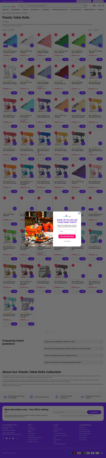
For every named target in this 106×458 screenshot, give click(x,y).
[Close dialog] (79, 213)
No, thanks (67, 241)
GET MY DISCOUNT (67, 236)
